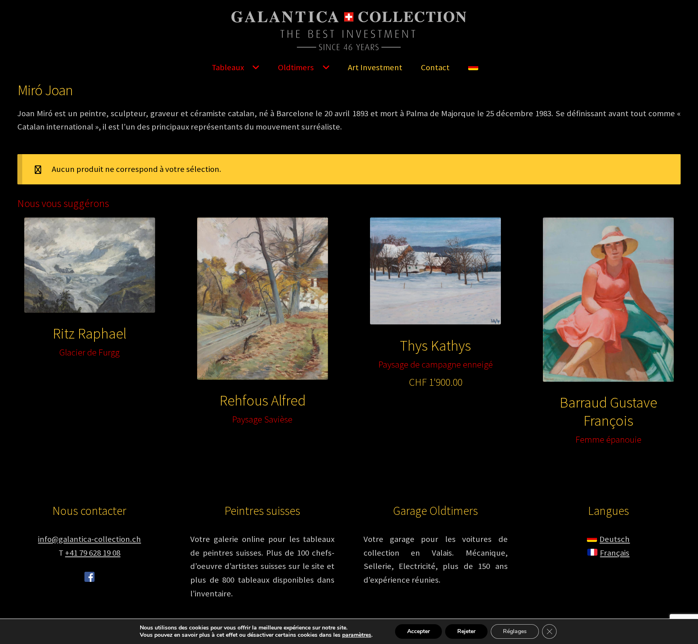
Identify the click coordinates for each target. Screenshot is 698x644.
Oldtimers (296, 67)
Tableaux (228, 67)
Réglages (515, 631)
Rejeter (466, 631)
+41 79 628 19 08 (92, 553)
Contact (435, 67)
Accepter (418, 631)
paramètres (356, 635)
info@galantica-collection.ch (89, 539)
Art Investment (375, 67)
